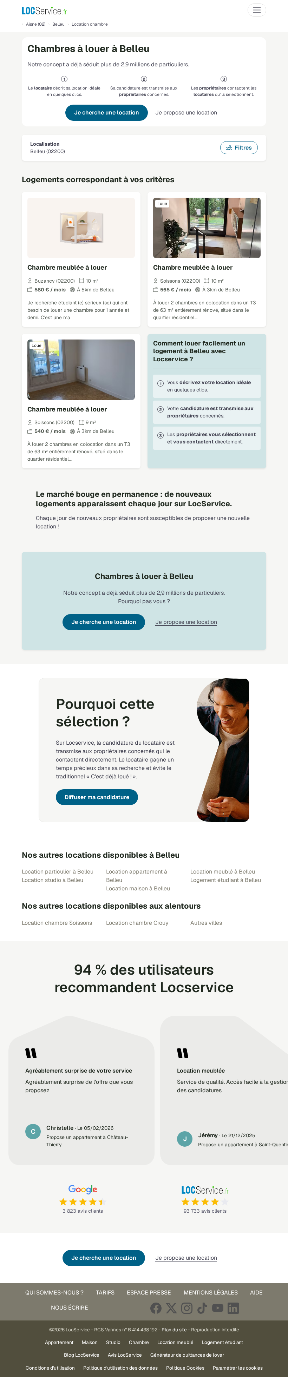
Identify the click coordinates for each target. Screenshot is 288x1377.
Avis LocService (125, 1355)
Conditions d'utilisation (50, 1368)
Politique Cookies (185, 1368)
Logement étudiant (222, 1342)
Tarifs (105, 1292)
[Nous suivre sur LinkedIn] (233, 1308)
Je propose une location (186, 112)
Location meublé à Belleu (222, 871)
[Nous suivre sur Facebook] (156, 1308)
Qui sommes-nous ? (54, 1292)
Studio (113, 1342)
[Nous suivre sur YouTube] (218, 1308)
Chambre (139, 1342)
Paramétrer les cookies (238, 1368)
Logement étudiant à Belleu (225, 880)
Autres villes (206, 923)
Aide (256, 1292)
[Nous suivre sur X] (171, 1308)
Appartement (59, 1342)
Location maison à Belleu (138, 888)
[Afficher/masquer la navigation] (257, 10)
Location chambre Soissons (57, 923)
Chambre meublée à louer (67, 267)
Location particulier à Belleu (57, 871)
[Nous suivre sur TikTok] (202, 1308)
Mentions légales (211, 1292)
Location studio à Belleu (52, 880)
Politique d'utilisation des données (120, 1368)
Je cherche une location (106, 112)
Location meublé (175, 1342)
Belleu (58, 24)
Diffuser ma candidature (97, 797)
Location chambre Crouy (137, 923)
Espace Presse (149, 1292)
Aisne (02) (35, 24)
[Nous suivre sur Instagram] (187, 1308)
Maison (90, 1342)
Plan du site (174, 1329)
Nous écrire (69, 1307)
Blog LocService (81, 1355)
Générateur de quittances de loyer (187, 1355)
